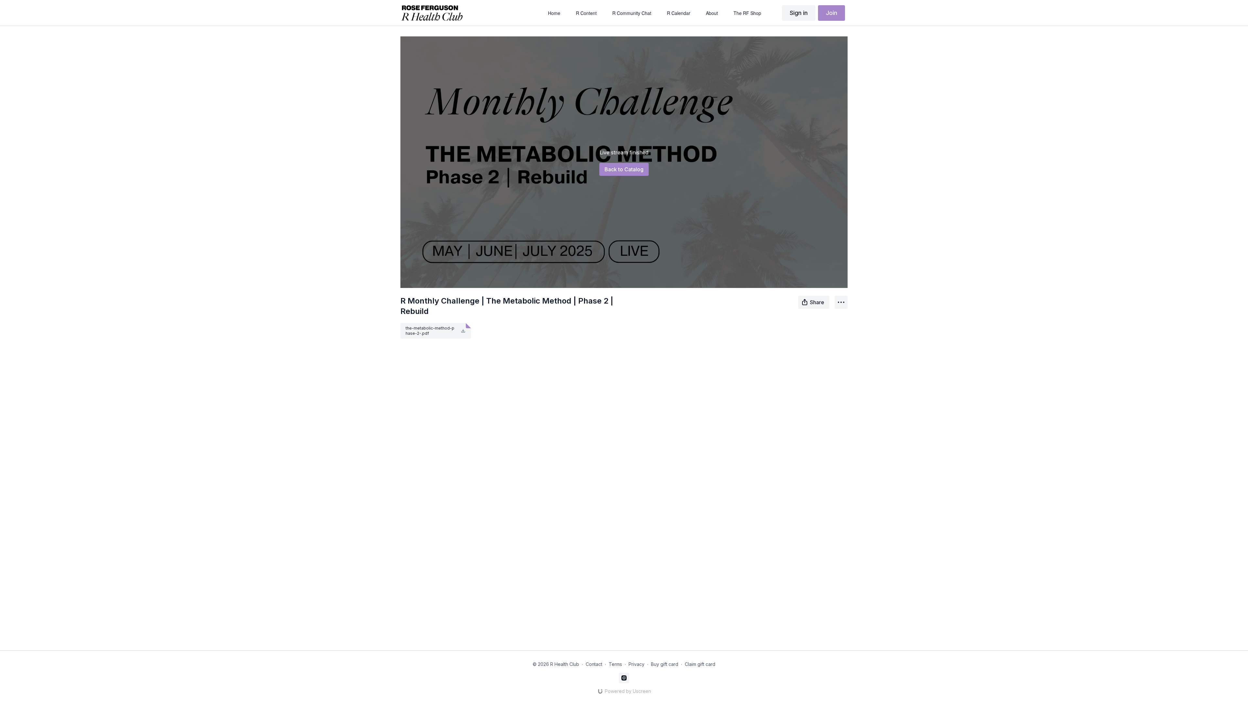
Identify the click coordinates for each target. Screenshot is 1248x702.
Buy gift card (664, 664)
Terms (615, 664)
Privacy (636, 664)
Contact (594, 664)
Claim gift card (700, 664)
